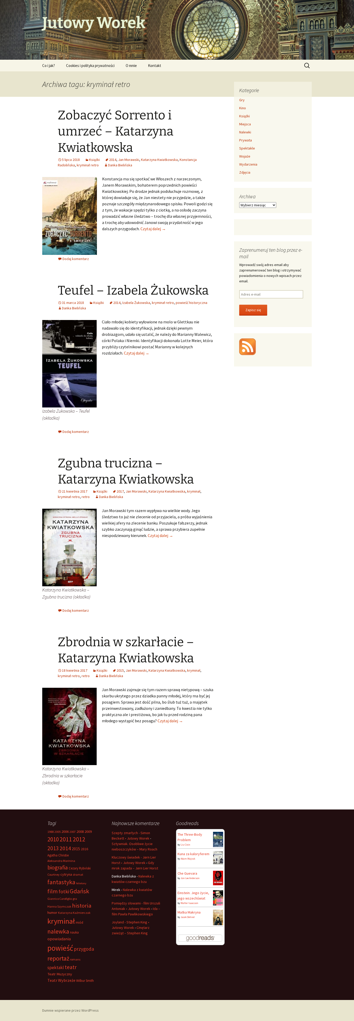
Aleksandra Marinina (61, 861)
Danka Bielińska (120, 165)
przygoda (84, 949)
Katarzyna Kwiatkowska (159, 159)
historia (81, 905)
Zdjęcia (244, 172)
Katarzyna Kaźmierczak (74, 913)
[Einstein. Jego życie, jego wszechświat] (218, 897)
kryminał (193, 491)
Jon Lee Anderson (190, 878)
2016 (84, 849)
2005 (57, 832)
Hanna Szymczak (59, 906)
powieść (60, 948)
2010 (53, 839)
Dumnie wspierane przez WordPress (70, 1010)
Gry (242, 100)
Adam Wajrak (188, 858)
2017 (120, 491)
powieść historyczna (191, 302)
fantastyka (61, 882)
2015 (120, 670)
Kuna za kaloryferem (193, 854)
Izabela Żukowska (136, 302)
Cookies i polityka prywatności (90, 65)
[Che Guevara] (218, 877)
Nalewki (245, 132)
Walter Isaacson (189, 903)
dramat (78, 874)
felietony (81, 883)
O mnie (131, 65)
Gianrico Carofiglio (59, 899)
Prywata (245, 140)
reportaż (58, 958)
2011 (66, 839)
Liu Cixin (185, 844)
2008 (80, 831)
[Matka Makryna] (218, 917)
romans (75, 959)
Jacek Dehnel (188, 917)
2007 (72, 832)
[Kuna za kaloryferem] (218, 857)
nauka (74, 932)
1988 (50, 832)
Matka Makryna (189, 912)
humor (52, 912)
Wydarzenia (248, 164)
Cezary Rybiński (80, 868)
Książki (94, 159)
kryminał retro (88, 165)
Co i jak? (48, 65)
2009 (88, 831)
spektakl (55, 967)
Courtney (53, 874)
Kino (242, 108)
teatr (71, 967)
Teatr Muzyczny (59, 974)
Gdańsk (79, 891)
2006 (65, 831)
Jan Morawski (128, 159)
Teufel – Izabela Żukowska (133, 290)
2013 (53, 848)
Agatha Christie (58, 855)
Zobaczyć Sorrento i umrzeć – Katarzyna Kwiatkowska (115, 131)
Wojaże (244, 156)
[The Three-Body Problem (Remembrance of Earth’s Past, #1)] (218, 839)
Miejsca (245, 124)
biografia (57, 867)
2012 (79, 839)
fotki (64, 891)
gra (75, 899)
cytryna (66, 874)
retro (86, 496)
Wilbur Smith (85, 980)
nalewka (58, 931)
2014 (112, 159)
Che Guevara (187, 873)
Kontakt (154, 65)
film (52, 891)
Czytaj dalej (153, 228)
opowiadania (59, 939)
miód (79, 922)
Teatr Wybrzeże (61, 980)
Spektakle (247, 148)
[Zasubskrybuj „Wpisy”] (247, 346)
